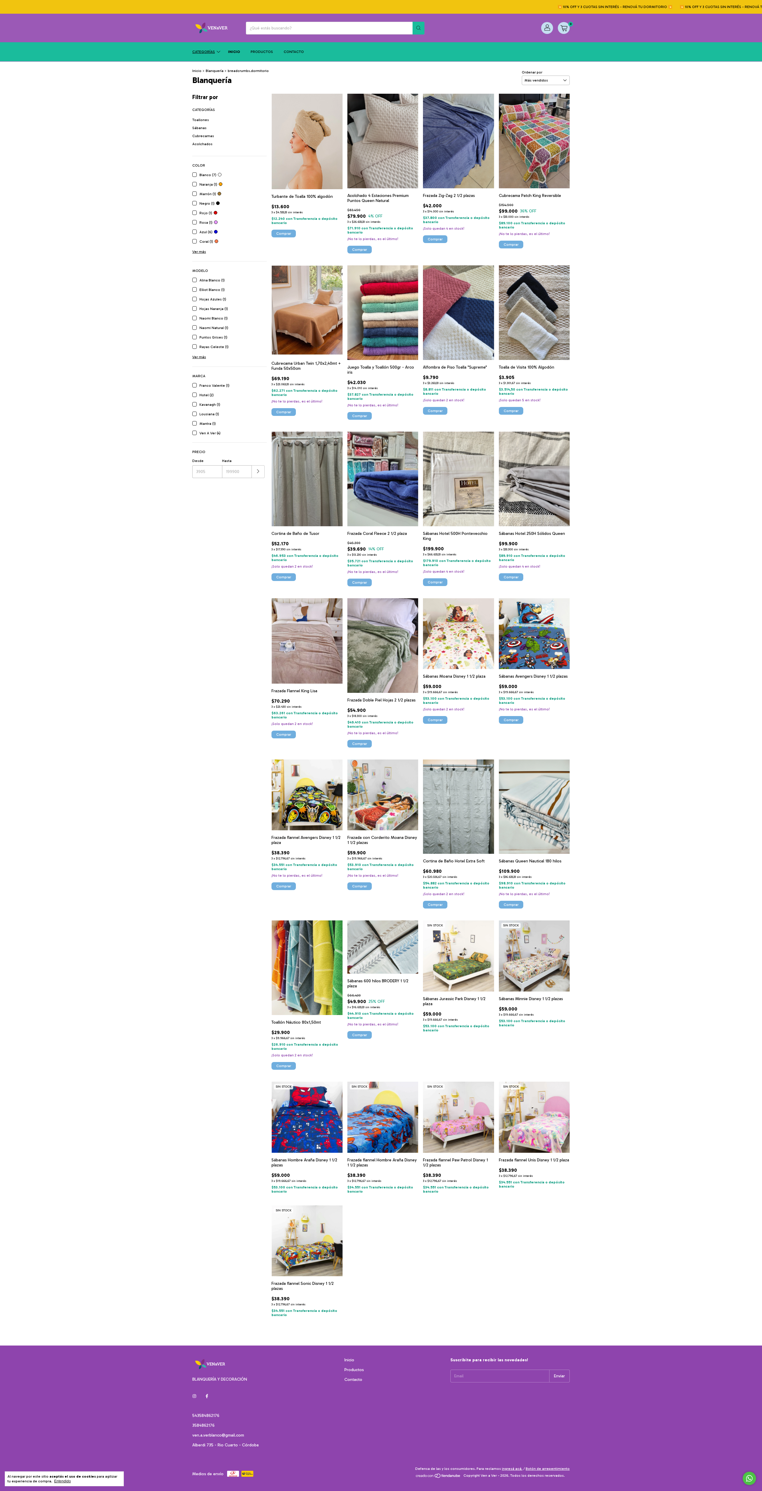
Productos (262, 52)
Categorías (203, 52)
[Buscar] (418, 28)
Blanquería (215, 71)
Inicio (234, 52)
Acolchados (202, 144)
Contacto (294, 52)
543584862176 (205, 1415)
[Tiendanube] (438, 1477)
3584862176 (203, 1425)
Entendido (62, 1481)
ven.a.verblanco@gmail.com (218, 1435)
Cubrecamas (203, 136)
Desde (198, 461)
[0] (564, 28)
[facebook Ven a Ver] (207, 1396)
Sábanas (199, 128)
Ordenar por (532, 72)
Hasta (227, 461)
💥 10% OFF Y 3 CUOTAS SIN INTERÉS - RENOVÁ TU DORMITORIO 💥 (560, 7)
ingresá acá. (512, 1469)
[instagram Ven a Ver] (194, 1396)
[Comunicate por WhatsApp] (749, 1478)
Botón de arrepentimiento (548, 1469)
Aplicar (258, 471)
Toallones (200, 120)
